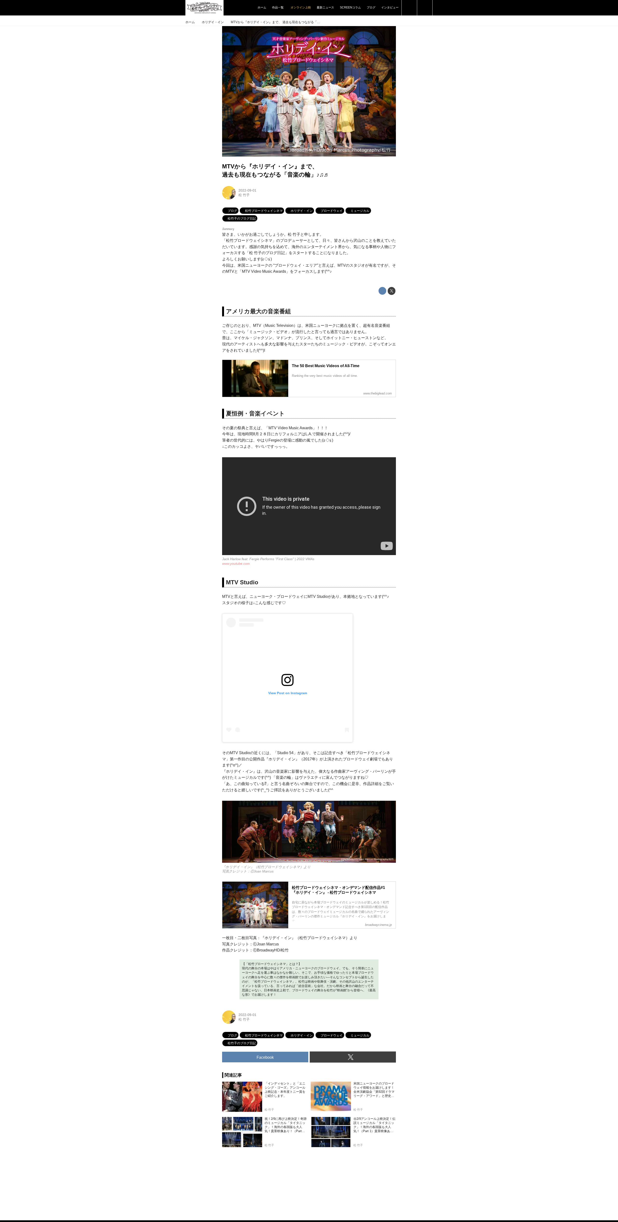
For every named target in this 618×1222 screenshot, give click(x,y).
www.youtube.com (236, 563)
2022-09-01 (247, 190)
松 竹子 (244, 195)
